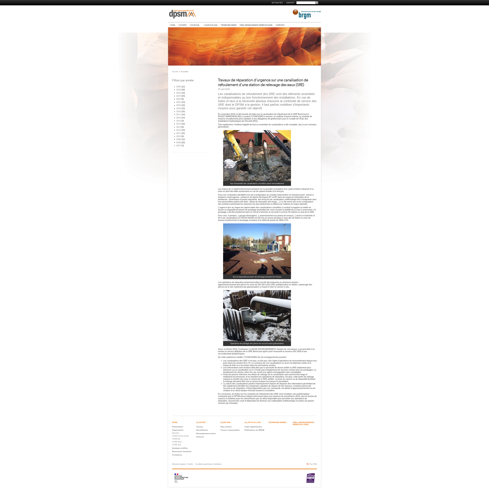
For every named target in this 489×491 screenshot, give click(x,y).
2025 (178, 90)
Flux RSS (313, 464)
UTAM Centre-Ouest (180, 436)
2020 (178, 105)
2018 (178, 111)
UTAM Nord (177, 442)
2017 (178, 114)
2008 (178, 142)
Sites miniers (226, 427)
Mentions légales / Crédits (182, 464)
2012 (178, 130)
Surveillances (202, 430)
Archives (200, 437)
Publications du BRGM (254, 430)
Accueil (175, 72)
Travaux (199, 427)
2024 (178, 93)
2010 (178, 136)
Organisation (178, 430)
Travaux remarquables (230, 430)
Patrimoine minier (228, 25)
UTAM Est (176, 439)
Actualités (277, 3)
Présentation (177, 427)
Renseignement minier (206, 433)
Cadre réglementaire (253, 427)
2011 (178, 133)
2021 (178, 102)
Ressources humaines (182, 451)
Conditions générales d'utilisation (208, 464)
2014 (178, 124)
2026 (178, 87)
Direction (175, 433)
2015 (178, 121)
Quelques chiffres (180, 448)
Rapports (280, 25)
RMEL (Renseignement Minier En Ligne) (256, 25)
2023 (178, 96)
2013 (178, 127)
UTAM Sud (176, 445)
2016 (178, 118)
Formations (177, 455)
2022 (178, 99)
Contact (290, 3)
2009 (178, 139)
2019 (178, 108)
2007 (178, 145)
